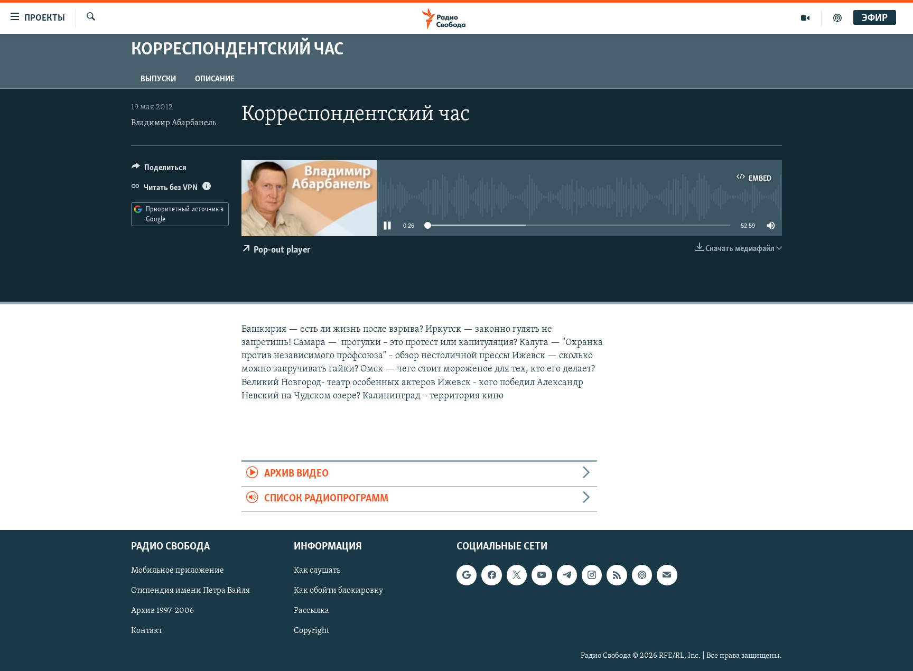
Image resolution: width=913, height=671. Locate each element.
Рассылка (311, 611)
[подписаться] (667, 575)
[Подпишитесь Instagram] (592, 575)
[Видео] (805, 18)
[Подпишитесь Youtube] (542, 575)
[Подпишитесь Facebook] (491, 575)
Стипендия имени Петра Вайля (190, 590)
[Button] (159, 170)
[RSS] (617, 575)
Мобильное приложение (177, 570)
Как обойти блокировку (338, 590)
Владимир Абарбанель (173, 123)
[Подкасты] (642, 575)
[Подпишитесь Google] (466, 575)
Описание (215, 79)
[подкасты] (837, 18)
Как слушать (317, 570)
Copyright (311, 631)
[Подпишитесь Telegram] (567, 575)
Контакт (146, 631)
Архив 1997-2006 (162, 611)
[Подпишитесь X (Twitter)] (517, 575)
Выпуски (158, 79)
